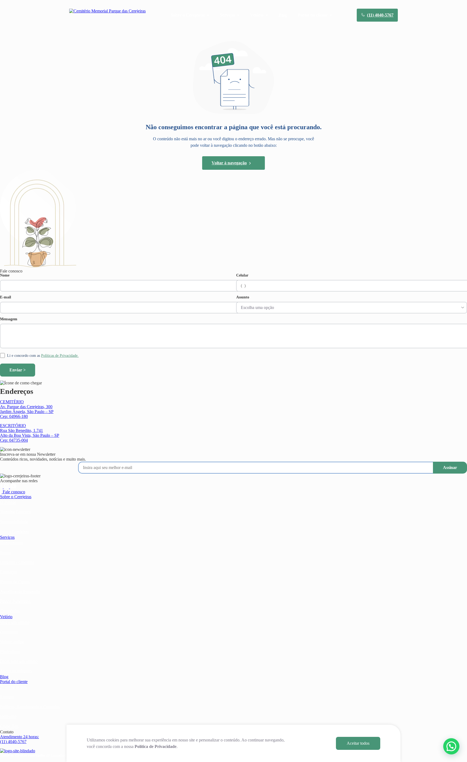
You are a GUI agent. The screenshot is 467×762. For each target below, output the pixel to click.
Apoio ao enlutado (16, 671)
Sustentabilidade (14, 522)
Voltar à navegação (229, 163)
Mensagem (8, 319)
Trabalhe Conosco (15, 512)
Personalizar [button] (312, 743)
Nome (4, 275)
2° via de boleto (13, 687)
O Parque (8, 502)
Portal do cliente (14, 681)
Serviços (7, 537)
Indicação (8, 716)
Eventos (7, 697)
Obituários (9, 632)
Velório (6, 616)
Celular (242, 275)
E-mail (5, 297)
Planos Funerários (15, 601)
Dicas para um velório (19, 661)
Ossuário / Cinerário (17, 562)
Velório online (12, 642)
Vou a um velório (14, 622)
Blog (283, 15)
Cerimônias (9, 611)
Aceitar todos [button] (358, 743)
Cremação (8, 572)
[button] (451, 746)
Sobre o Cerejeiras (15, 496)
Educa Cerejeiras (14, 531)
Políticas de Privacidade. (60, 356)
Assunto (242, 297)
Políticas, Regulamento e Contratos (30, 706)
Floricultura (10, 651)
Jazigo (5, 552)
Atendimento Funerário (20, 591)
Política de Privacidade (155, 746)
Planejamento (11, 543)
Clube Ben (9, 726)
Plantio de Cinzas (15, 582)
